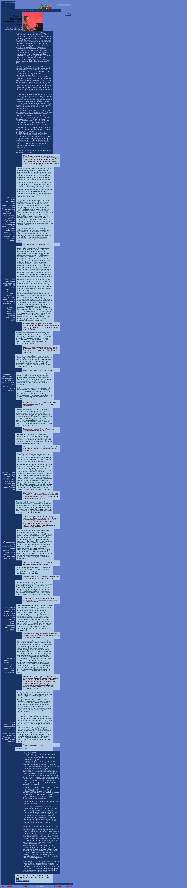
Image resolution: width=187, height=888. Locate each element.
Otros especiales (68, 14)
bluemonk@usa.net (22, 881)
